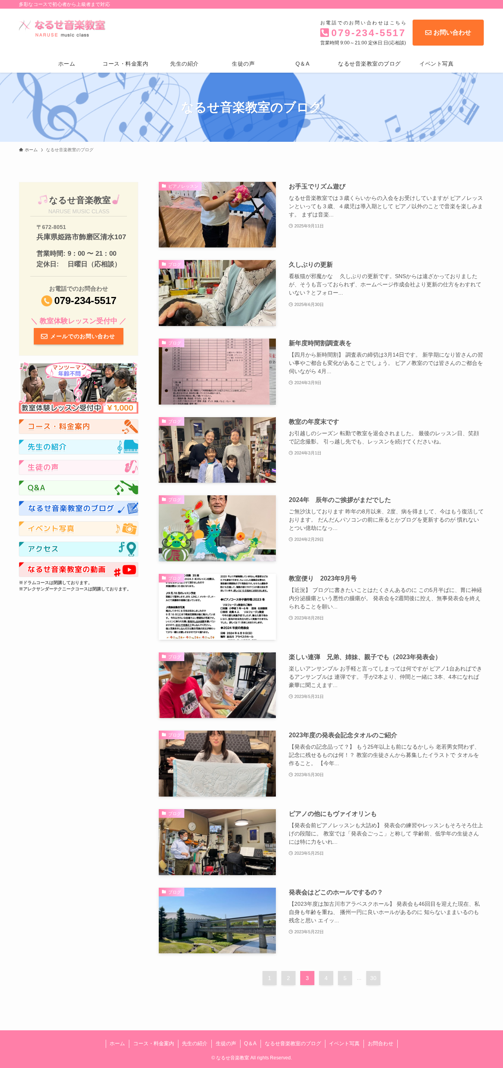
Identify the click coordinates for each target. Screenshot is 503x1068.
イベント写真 (344, 1043)
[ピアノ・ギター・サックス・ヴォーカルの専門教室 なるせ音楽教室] (65, 28)
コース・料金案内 (153, 1043)
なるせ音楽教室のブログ (293, 1043)
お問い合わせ (452, 32)
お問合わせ (380, 1043)
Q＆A (250, 1043)
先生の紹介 (194, 1043)
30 (373, 978)
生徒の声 (226, 1043)
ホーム (117, 1043)
